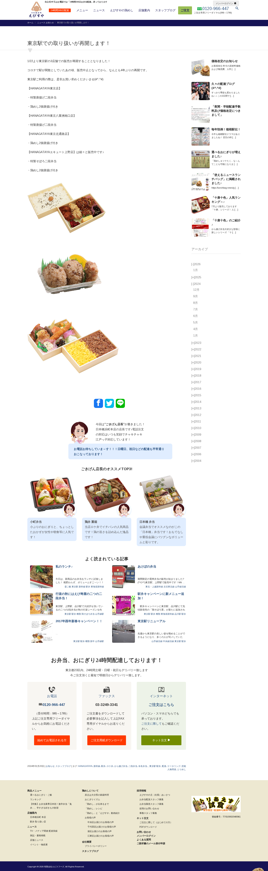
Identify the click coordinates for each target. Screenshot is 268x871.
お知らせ (50, 22)
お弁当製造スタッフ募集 (151, 804)
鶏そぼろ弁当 (88, 614)
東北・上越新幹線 (154, 586)
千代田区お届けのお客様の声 (102, 826)
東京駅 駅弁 (180, 641)
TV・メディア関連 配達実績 (43, 831)
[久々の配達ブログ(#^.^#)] (200, 91)
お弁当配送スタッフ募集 (151, 799)
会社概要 (87, 841)
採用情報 (141, 790)
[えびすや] (36, 9)
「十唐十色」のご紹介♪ (226, 222)
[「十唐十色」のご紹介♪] (200, 227)
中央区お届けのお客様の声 (101, 822)
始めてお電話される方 (52, 740)
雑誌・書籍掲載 (37, 835)
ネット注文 (160, 740)
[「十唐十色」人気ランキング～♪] (200, 205)
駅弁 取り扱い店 (38, 821)
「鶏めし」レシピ (93, 808)
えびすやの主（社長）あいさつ (154, 795)
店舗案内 (144, 10)
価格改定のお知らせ (224, 61)
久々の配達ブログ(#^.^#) (223, 85)
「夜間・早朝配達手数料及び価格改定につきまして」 (226, 110)
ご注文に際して (151, 723)
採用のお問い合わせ (149, 808)
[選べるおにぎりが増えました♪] (200, 159)
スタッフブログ (165, 10)
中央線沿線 (168, 641)
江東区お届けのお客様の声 (101, 836)
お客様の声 (90, 817)
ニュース (99, 10)
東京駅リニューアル (152, 621)
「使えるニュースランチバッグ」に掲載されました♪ (226, 179)
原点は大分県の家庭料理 (97, 795)
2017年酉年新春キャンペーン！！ (79, 621)
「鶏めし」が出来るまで (97, 804)
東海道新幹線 (97, 586)
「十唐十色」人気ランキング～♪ (226, 199)
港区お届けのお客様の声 (100, 831)
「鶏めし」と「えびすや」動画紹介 (102, 813)
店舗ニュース (36, 840)
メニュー (82, 10)
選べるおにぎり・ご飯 (41, 795)
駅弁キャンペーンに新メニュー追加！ (161, 596)
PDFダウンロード (148, 827)
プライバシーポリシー (96, 846)
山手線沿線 (180, 586)
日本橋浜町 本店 (38, 817)
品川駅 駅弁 (180, 614)
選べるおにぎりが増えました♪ (226, 154)
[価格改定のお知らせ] (200, 68)
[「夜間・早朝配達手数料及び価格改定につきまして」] (200, 114)
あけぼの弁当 (147, 566)
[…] (233, 69)
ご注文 (185, 10)
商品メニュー (34, 790)
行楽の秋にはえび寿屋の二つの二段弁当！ (79, 596)
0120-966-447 (53, 705)
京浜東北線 (169, 586)
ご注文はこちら (161, 705)
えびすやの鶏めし (121, 10)
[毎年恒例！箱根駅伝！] (200, 136)
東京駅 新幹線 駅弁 (81, 586)
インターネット (161, 696)
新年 (92, 641)
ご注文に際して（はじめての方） (155, 822)
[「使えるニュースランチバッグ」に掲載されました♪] (200, 182)
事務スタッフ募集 (148, 813)
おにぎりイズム (92, 799)
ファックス (106, 696)
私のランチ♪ (64, 566)
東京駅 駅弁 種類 (73, 614)
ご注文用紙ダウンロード (107, 740)
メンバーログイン (224, 3)
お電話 (52, 696)
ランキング (35, 799)
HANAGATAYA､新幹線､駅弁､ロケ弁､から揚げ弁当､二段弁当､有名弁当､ (113, 766)
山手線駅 (99, 614)
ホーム (30, 22)
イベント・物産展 (39, 844)
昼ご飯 (68, 586)
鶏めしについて (90, 790)
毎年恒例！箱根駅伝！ (226, 129)
